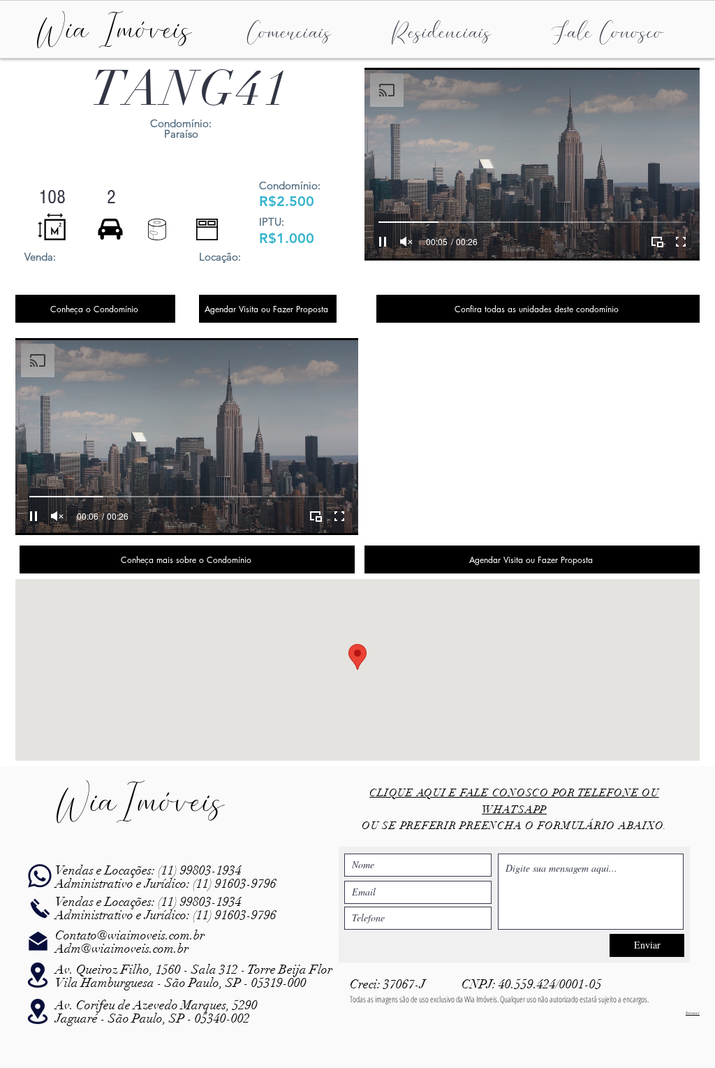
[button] (289, 30)
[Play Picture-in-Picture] (657, 242)
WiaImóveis (140, 801)
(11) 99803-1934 (198, 870)
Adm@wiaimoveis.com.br (122, 948)
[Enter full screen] (681, 242)
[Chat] (40, 876)
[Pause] (383, 242)
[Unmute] (406, 242)
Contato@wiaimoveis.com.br (130, 935)
